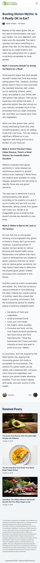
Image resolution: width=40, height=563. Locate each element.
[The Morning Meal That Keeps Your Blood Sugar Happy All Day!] (20, 455)
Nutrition (21, 23)
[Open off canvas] (37, 3)
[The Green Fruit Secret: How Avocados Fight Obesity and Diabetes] (20, 423)
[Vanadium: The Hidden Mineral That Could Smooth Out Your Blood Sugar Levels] (20, 487)
